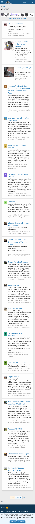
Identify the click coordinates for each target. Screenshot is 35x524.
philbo (10, 421)
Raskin (10, 137)
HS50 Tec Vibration (15, 308)
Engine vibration (14, 376)
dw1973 (10, 460)
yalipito (10, 393)
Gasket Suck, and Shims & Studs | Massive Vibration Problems (18, 241)
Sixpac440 (11, 325)
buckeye (10, 485)
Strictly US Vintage (20, 448)
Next (18, 497)
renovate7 (11, 194)
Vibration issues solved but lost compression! (18, 224)
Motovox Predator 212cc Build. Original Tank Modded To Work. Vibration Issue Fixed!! (19, 89)
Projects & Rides (24, 217)
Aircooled (10, 300)
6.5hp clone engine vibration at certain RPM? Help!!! (19, 402)
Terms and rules (13, 506)
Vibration (11, 201)
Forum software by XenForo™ (15, 511)
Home (3, 508)
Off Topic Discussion (20, 139)
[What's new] (29, 2)
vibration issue (13, 285)
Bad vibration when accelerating (15, 334)
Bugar (9, 446)
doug (9, 34)
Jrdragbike (11, 353)
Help (30, 506)
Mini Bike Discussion (18, 35)
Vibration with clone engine (18, 454)
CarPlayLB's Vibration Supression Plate (16, 469)
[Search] (32, 2)
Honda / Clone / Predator (19, 233)
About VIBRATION (15, 429)
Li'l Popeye (18, 58)
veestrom (11, 164)
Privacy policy (23, 506)
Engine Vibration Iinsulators (18, 262)
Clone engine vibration (17, 362)
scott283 (10, 368)
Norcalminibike (12, 215)
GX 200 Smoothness (15, 24)
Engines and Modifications (21, 395)
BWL (9, 231)
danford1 (10, 277)
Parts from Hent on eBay (18, 18)
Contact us (4, 506)
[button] (2, 2)
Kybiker (10, 110)
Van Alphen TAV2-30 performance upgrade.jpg (22, 43)
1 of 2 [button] (12, 497)
